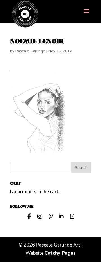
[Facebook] (29, 216)
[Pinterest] (50, 216)
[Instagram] (40, 216)
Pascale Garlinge (30, 51)
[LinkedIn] (61, 216)
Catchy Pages (60, 253)
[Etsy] (72, 216)
